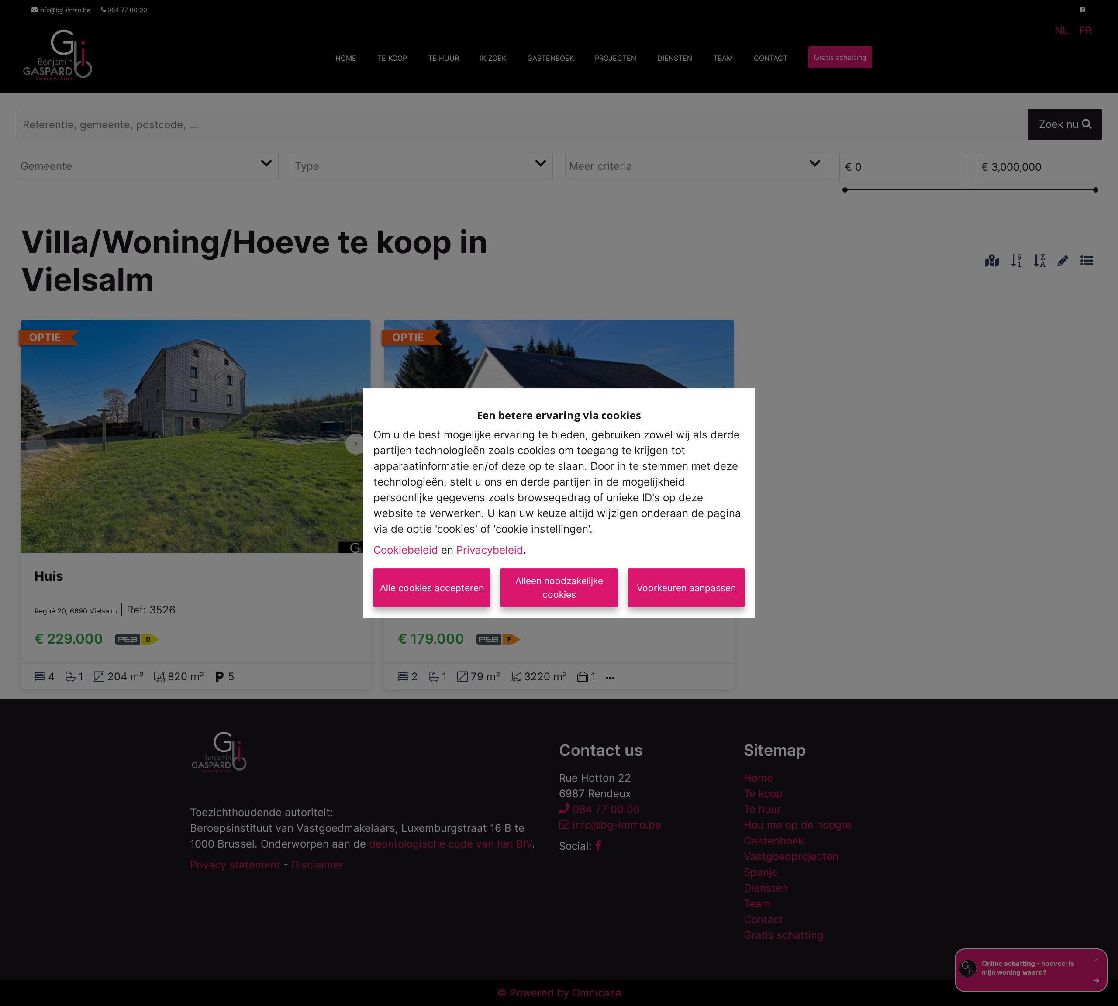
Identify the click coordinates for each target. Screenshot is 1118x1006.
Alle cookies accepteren (432, 587)
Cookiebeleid (405, 550)
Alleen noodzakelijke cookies (559, 587)
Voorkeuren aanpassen (686, 587)
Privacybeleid (489, 550)
